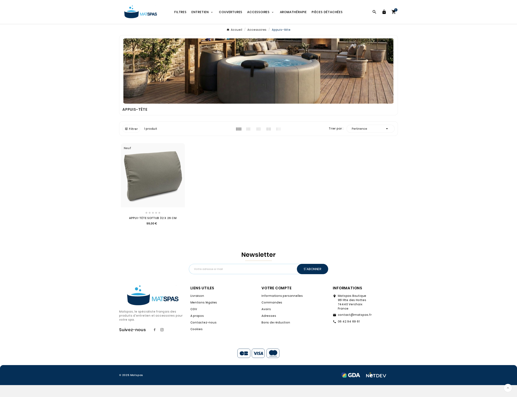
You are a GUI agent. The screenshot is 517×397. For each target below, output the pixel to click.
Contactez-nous (203, 322)
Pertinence (370, 128)
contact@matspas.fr (355, 315)
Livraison (197, 296)
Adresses (269, 316)
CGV (193, 309)
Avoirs (266, 309)
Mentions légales (203, 302)
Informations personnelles (282, 296)
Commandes (272, 302)
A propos (197, 316)
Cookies (196, 329)
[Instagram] (162, 330)
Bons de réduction (276, 322)
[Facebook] (155, 330)
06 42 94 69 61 (349, 321)
